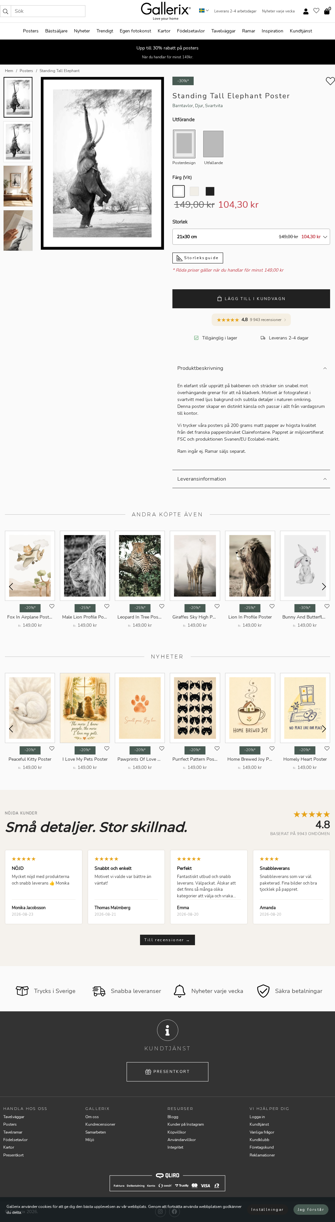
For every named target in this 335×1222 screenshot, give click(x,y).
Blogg (173, 1116)
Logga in (257, 1116)
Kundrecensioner (100, 1124)
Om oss (92, 1116)
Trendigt (105, 31)
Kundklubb (259, 1139)
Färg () (182, 177)
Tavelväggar (223, 31)
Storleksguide (201, 257)
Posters (31, 31)
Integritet (175, 1147)
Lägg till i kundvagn (255, 298)
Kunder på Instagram (186, 1124)
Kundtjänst (301, 31)
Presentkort (171, 1071)
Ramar (248, 31)
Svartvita (214, 106)
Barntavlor (182, 106)
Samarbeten (95, 1132)
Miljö (89, 1139)
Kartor (164, 31)
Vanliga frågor (262, 1132)
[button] (5, 11)
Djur (199, 106)
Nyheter (82, 31)
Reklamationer (262, 1155)
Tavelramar (12, 1132)
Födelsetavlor (191, 31)
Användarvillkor (182, 1139)
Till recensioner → (167, 940)
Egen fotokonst (135, 31)
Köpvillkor (177, 1132)
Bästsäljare (56, 31)
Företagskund (262, 1147)
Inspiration (272, 31)
